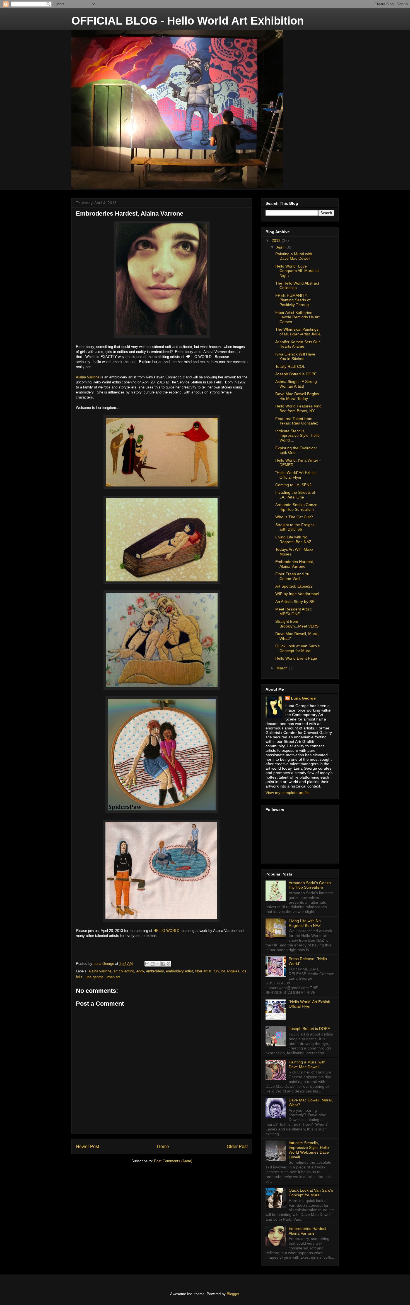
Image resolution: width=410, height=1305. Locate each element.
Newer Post (87, 1146)
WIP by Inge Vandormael (297, 593)
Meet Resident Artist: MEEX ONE (293, 611)
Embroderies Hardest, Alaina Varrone (294, 564)
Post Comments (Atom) (173, 1161)
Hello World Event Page (296, 658)
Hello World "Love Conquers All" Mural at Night (297, 271)
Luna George (303, 698)
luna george (94, 977)
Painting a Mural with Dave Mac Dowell (293, 256)
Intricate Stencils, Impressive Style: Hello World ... (297, 436)
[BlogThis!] (152, 964)
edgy (140, 971)
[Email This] (147, 964)
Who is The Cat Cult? (294, 517)
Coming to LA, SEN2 (293, 485)
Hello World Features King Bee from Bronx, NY (298, 408)
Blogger (233, 1294)
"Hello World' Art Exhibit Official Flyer (296, 474)
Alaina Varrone (87, 377)
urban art (113, 977)
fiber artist (203, 971)
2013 (277, 240)
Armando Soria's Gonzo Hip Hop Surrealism (296, 507)
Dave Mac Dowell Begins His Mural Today (297, 396)
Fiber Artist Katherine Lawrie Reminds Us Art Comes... (297, 317)
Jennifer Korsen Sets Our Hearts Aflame (297, 344)
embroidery (155, 971)
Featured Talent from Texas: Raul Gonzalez (296, 421)
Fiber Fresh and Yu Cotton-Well (292, 576)
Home (163, 1146)
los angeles (230, 971)
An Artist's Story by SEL (296, 601)
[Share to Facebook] (163, 964)
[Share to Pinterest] (168, 964)
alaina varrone (100, 971)
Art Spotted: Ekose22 (294, 586)
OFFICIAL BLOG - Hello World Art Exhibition (187, 21)
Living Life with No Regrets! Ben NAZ (293, 539)
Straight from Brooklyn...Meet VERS (297, 623)
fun (216, 971)
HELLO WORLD (166, 931)
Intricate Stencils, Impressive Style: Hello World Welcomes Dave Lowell (309, 1150)
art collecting (124, 971)
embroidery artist (179, 971)
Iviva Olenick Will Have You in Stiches (295, 356)
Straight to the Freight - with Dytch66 (295, 527)
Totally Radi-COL (290, 366)
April (280, 247)
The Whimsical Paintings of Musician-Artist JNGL (298, 331)
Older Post (237, 1146)
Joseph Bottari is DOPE (296, 374)
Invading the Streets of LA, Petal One (295, 494)
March (282, 668)
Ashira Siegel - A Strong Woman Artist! (296, 383)
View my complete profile (288, 792)
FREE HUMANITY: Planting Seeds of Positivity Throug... (293, 300)
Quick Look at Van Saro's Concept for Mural (297, 648)
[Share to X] (158, 964)
